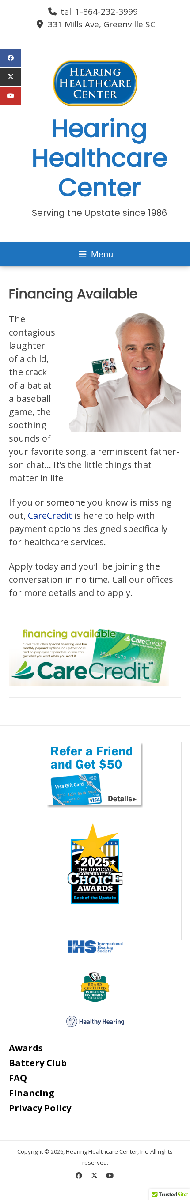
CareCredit (50, 515)
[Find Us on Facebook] (79, 1175)
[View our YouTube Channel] (110, 1175)
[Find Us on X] (94, 1175)
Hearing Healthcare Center (99, 158)
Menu (100, 254)
